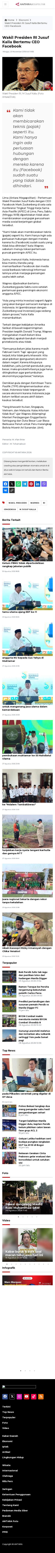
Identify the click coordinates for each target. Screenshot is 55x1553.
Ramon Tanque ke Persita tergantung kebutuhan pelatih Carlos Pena (34, 990)
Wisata (6, 1465)
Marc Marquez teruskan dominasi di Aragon (23, 1359)
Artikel (6, 1452)
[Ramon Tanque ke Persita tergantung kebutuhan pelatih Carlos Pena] (9, 991)
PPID (5, 1532)
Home (11, 20)
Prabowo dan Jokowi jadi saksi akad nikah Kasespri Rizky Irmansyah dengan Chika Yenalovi (26, 948)
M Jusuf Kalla (28, 509)
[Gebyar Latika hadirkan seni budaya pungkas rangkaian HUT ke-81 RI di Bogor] (9, 1143)
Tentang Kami (10, 1505)
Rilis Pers (7, 1481)
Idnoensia (10, 509)
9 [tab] (43, 1264)
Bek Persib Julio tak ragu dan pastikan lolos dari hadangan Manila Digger (33, 975)
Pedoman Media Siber (15, 1510)
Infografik (8, 1267)
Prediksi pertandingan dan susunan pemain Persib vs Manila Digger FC (34, 1004)
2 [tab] (22, 1216)
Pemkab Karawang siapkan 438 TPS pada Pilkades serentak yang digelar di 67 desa (26, 1093)
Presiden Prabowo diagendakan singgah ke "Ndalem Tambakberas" (27, 803)
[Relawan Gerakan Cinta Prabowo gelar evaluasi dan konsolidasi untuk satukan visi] (9, 1157)
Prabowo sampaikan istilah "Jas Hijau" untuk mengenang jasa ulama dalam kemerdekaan (26, 706)
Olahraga (7, 1476)
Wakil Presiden (18, 503)
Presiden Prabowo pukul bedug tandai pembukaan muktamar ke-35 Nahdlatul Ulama (26, 755)
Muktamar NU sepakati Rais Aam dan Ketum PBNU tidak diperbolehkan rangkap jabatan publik (25, 563)
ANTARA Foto (10, 1521)
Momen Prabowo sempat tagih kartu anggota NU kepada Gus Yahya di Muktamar (25, 657)
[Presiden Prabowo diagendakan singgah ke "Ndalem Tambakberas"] (27, 785)
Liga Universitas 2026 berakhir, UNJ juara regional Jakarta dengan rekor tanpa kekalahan (24, 899)
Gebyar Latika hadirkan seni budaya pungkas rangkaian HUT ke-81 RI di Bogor (35, 1141)
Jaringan (7, 1489)
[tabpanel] (27, 1197)
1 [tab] (18, 1216)
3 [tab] (27, 1216)
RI (44, 503)
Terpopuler (9, 962)
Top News (8, 1050)
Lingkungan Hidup (13, 1457)
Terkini (6, 1406)
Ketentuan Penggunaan (16, 1494)
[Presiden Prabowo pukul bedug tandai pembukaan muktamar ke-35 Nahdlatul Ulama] (27, 736)
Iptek (5, 1446)
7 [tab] (34, 1264)
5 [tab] (36, 1216)
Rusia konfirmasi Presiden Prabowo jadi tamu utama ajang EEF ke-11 (26, 610)
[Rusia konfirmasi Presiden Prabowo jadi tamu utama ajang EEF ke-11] (27, 593)
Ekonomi (24, 20)
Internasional (10, 1470)
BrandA (6, 1516)
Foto (5, 1173)
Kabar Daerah (10, 1436)
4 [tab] (32, 1216)
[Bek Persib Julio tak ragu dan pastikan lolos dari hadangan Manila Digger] (9, 976)
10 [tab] (48, 1264)
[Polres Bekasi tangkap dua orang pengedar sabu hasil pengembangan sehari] (9, 1110)
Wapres (34, 503)
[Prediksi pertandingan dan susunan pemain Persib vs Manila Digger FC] (9, 1005)
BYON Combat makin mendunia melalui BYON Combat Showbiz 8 (33, 1019)
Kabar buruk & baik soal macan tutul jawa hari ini (24, 1253)
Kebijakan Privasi (12, 1499)
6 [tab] (29, 1264)
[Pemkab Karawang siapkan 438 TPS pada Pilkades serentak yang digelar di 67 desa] (27, 1074)
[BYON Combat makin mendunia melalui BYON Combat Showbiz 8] (9, 1020)
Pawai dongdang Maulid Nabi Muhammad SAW (23, 1206)
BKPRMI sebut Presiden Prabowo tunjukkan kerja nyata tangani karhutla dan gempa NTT (26, 850)
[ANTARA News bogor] (30, 4)
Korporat (7, 1526)
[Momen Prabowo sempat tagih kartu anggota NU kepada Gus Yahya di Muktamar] (27, 638)
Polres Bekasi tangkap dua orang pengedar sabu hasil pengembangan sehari (34, 1109)
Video (6, 1220)
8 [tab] (38, 1264)
